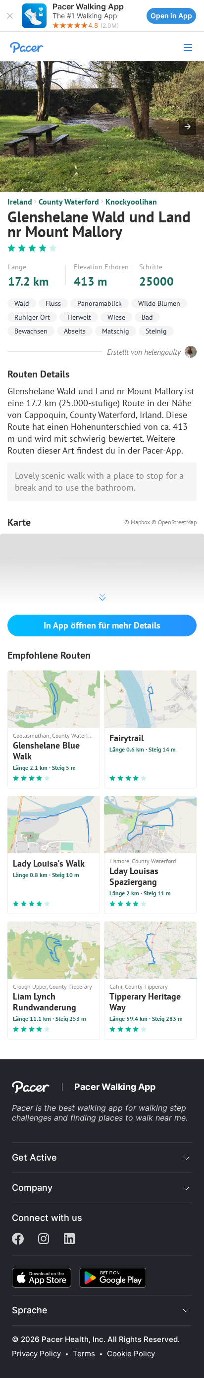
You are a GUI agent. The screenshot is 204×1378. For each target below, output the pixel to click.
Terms (84, 1353)
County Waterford (69, 202)
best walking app (91, 1108)
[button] (10, 16)
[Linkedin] (69, 1240)
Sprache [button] (30, 1310)
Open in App (171, 15)
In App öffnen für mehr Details (102, 625)
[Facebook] (18, 1240)
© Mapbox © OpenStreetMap (160, 522)
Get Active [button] (34, 1157)
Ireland (19, 202)
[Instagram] (44, 1240)
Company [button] (32, 1187)
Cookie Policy (131, 1353)
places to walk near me (142, 1118)
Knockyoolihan (131, 202)
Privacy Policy (36, 1353)
